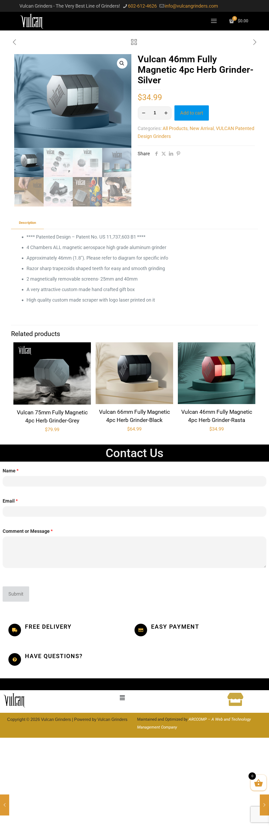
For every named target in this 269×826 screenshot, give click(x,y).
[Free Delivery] (14, 630)
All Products (175, 128)
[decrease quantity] (143, 112)
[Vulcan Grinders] (31, 21)
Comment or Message (28, 531)
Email (10, 501)
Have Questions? (54, 656)
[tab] (27, 223)
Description (27, 223)
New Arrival (202, 128)
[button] (122, 63)
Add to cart (191, 113)
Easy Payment (175, 626)
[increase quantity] (165, 112)
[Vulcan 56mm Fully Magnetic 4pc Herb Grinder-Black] (264, 804)
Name (11, 470)
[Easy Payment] (140, 630)
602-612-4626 (142, 6)
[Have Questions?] (14, 659)
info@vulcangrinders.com (191, 6)
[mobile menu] (213, 21)
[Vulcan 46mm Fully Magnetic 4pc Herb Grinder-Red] (4, 804)
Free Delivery (48, 626)
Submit (15, 594)
